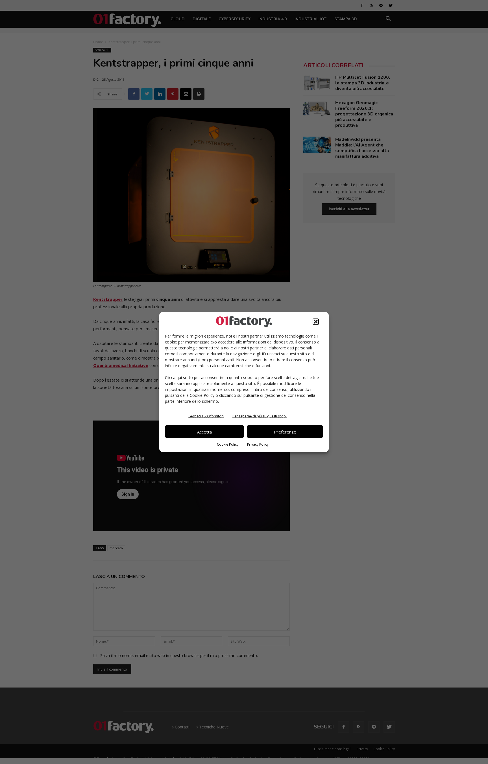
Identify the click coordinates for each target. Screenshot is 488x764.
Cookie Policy (227, 444)
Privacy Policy (258, 444)
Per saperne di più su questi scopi (259, 416)
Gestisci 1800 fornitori (206, 416)
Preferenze (285, 431)
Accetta (204, 431)
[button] (316, 322)
